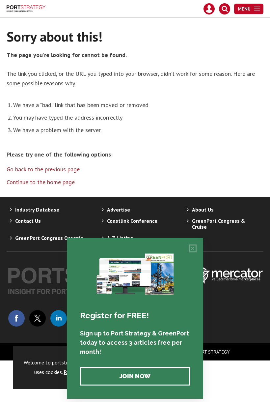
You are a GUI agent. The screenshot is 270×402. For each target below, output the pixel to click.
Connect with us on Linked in (58, 318)
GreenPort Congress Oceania (49, 238)
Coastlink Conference (132, 220)
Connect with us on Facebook (16, 318)
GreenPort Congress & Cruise (218, 223)
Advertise (118, 209)
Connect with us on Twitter (37, 318)
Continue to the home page (41, 182)
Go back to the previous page (43, 169)
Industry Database (37, 209)
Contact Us (28, 220)
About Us (203, 209)
